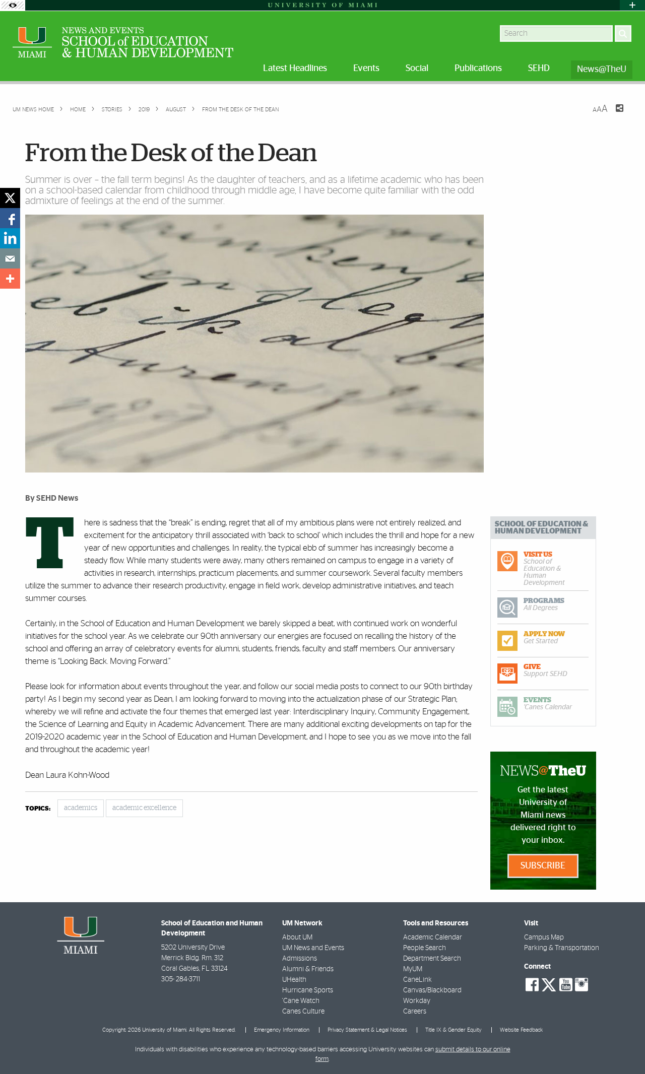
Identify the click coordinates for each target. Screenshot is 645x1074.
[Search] (623, 33)
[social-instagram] (581, 985)
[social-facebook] (532, 985)
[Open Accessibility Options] (12, 5)
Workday (416, 1000)
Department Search (432, 958)
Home (77, 109)
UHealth (294, 979)
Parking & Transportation (561, 948)
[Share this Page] (613, 114)
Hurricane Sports (307, 990)
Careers (414, 1011)
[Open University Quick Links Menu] (632, 5)
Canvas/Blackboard (432, 990)
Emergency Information (281, 1030)
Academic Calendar (432, 937)
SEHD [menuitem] (539, 68)
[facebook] (10, 218)
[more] (10, 278)
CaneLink (417, 979)
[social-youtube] (565, 985)
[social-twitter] (549, 984)
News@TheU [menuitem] (601, 69)
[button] (623, 1046)
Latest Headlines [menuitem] (295, 68)
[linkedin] (10, 238)
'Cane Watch (300, 1000)
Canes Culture (303, 1011)
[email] (10, 258)
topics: (37, 809)
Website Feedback (521, 1030)
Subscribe (543, 865)
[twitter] (10, 198)
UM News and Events (313, 948)
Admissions (299, 958)
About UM (297, 937)
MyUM (412, 969)
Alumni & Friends (308, 969)
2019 (143, 109)
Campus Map (544, 937)
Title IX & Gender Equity (453, 1030)
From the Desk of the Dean (240, 109)
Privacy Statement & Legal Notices (367, 1030)
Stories (111, 109)
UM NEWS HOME (33, 109)
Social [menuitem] (417, 68)
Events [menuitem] (366, 68)
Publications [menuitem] (478, 68)
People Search (424, 948)
